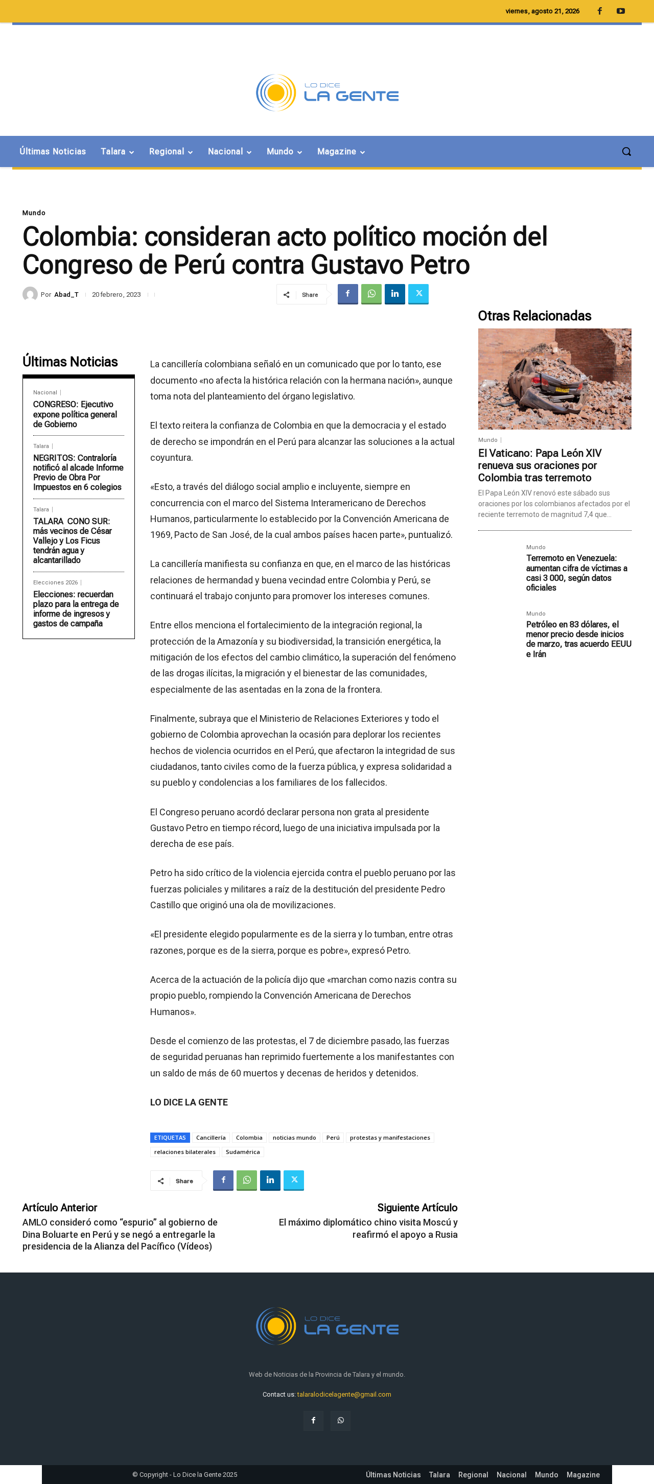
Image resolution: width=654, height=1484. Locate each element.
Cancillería (211, 1137)
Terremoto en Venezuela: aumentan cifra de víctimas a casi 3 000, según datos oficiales (576, 573)
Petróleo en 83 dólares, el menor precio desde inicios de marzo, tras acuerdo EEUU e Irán (579, 639)
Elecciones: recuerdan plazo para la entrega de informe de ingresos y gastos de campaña (76, 609)
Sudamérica (243, 1152)
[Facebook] (348, 294)
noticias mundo (294, 1137)
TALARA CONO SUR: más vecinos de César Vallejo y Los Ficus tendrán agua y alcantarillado (72, 541)
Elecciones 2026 (55, 582)
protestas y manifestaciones (390, 1137)
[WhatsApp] (371, 294)
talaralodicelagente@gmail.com (344, 1394)
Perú (333, 1137)
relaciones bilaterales (185, 1152)
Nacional (45, 392)
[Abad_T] (31, 294)
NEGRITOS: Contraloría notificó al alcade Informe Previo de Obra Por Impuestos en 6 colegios (78, 472)
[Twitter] (418, 294)
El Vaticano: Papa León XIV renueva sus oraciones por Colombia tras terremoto (539, 465)
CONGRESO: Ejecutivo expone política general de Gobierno (75, 414)
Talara (41, 446)
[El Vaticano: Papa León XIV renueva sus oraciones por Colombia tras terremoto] (555, 379)
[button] (626, 151)
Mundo (34, 212)
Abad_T (66, 294)
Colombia (249, 1137)
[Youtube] (621, 11)
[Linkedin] (395, 294)
